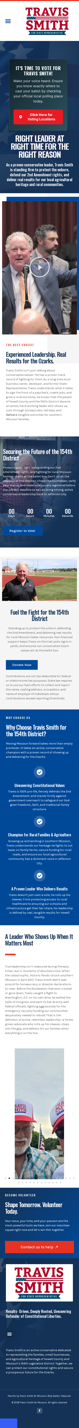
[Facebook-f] (39, 1410)
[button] (8, 21)
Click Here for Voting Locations (41, 117)
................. (8, 1423)
